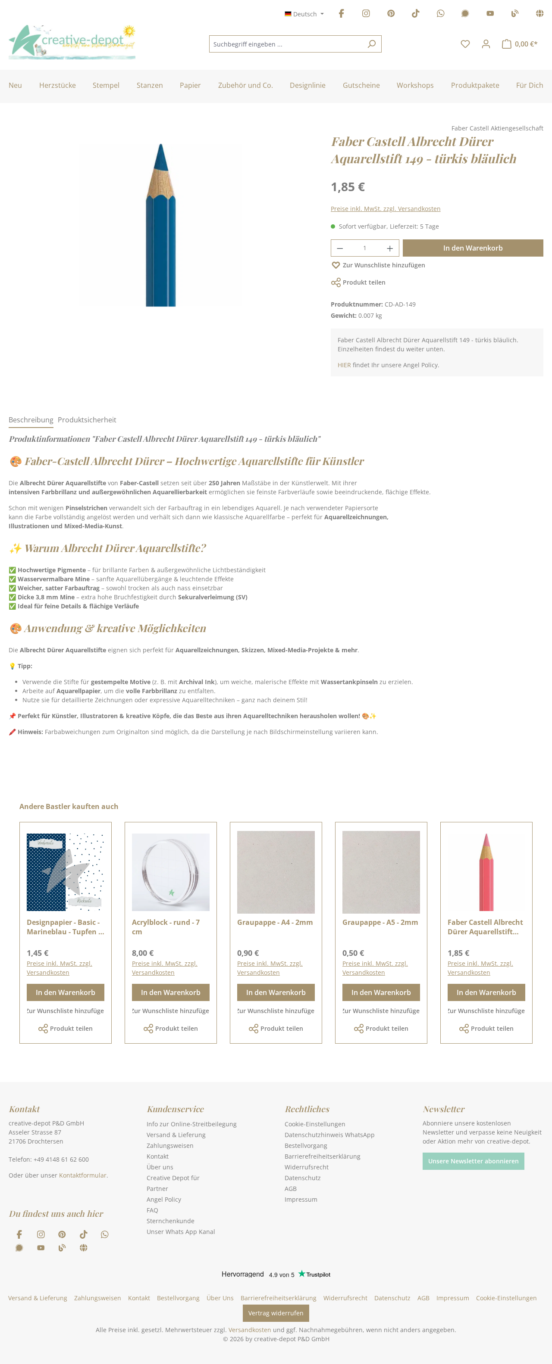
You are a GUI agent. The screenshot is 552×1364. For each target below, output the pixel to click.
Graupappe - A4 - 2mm (275, 922)
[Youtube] (490, 15)
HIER (344, 365)
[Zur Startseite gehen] (72, 42)
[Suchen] (371, 44)
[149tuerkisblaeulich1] (160, 225)
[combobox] (285, 44)
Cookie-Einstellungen (315, 1124)
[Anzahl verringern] (340, 248)
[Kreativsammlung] (540, 15)
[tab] (31, 420)
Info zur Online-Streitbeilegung (192, 1124)
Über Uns (220, 1298)
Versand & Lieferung (176, 1135)
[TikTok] (416, 15)
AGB (291, 1188)
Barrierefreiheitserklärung (323, 1156)
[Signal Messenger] (465, 15)
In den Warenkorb (473, 248)
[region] (161, 234)
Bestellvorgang (306, 1145)
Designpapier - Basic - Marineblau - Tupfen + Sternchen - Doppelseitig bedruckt (64, 927)
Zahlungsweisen (170, 1145)
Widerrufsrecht (307, 1167)
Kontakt (158, 1156)
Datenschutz (303, 1178)
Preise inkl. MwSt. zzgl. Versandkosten (386, 209)
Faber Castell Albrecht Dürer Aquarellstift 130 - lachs (485, 927)
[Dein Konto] (486, 44)
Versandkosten (250, 1330)
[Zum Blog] (515, 15)
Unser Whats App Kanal (181, 1232)
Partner (157, 1188)
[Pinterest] (391, 15)
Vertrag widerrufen (276, 1313)
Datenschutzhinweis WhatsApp (330, 1135)
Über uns (160, 1167)
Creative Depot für (173, 1178)
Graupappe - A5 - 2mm (380, 922)
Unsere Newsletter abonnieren (473, 1161)
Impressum (301, 1199)
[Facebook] (341, 15)
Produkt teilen (364, 282)
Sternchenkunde (170, 1221)
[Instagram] (366, 15)
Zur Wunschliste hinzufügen (384, 265)
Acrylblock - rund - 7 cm (166, 927)
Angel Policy (164, 1199)
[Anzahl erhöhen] (390, 248)
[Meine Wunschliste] (465, 44)
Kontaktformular (83, 1175)
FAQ (152, 1210)
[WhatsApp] (441, 15)
